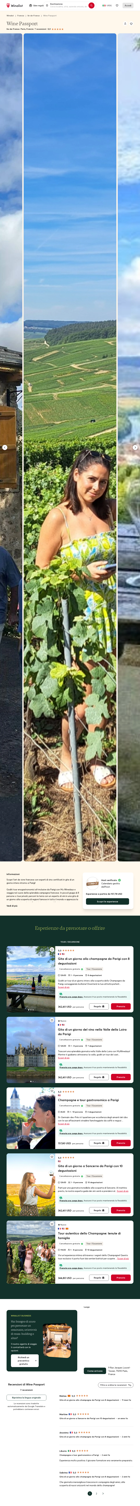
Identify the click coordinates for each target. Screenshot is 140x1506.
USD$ (109, 5)
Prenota (121, 1006)
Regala (97, 1006)
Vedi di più (12, 905)
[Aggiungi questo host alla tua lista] (131, 23)
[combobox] (68, 5)
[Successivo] (135, 447)
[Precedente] (4, 447)
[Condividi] (125, 23)
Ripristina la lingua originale (26, 1397)
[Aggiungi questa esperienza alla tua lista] (52, 949)
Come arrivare (95, 1371)
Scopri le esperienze (107, 901)
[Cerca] (91, 5)
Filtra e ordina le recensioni (113, 1385)
